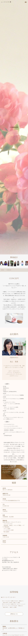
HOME (2, 270)
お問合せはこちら (14, 613)
